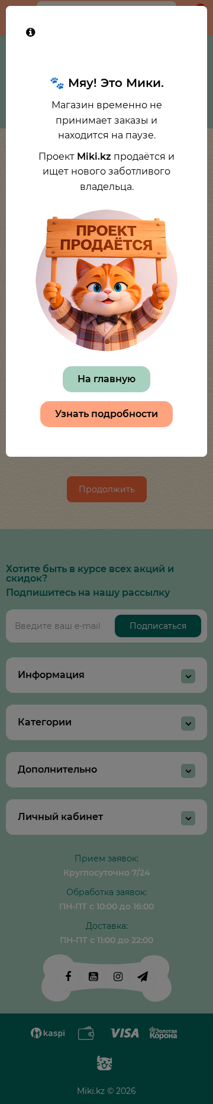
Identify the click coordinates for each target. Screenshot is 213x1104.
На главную (106, 379)
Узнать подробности (106, 413)
